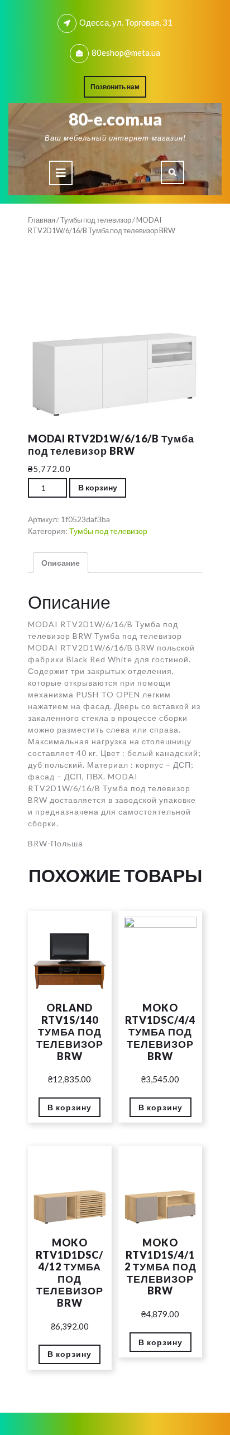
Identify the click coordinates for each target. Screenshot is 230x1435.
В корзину (97, 487)
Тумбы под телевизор (95, 219)
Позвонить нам (118, 89)
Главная (41, 219)
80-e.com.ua (115, 119)
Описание (60, 562)
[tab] (61, 173)
